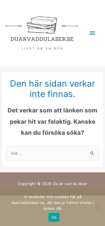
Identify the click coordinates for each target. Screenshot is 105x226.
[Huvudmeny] (92, 33)
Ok (54, 217)
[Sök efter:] (52, 153)
